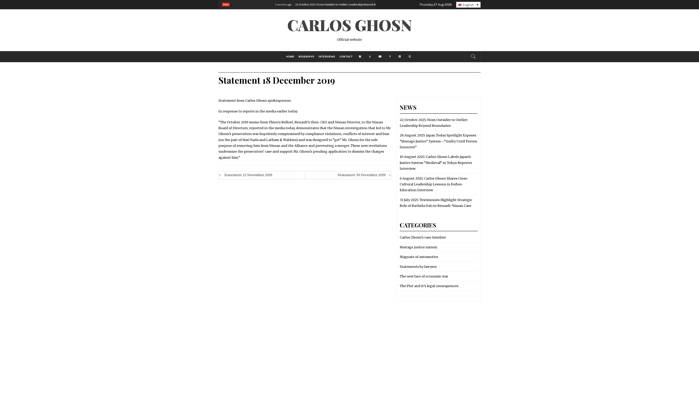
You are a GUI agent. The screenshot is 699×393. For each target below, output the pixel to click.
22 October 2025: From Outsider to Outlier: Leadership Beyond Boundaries (317, 4)
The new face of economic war (424, 276)
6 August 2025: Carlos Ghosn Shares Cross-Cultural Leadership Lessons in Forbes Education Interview (434, 184)
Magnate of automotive (419, 257)
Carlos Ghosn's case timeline (423, 237)
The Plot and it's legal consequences (429, 286)
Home (290, 56)
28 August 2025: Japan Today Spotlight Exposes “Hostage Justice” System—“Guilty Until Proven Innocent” (438, 141)
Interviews (327, 56)
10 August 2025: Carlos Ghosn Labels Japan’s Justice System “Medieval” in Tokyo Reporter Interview (436, 163)
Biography (306, 56)
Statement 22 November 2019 (248, 175)
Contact (346, 56)
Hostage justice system (418, 247)
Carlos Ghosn (349, 25)
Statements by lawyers (418, 267)
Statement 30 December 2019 (362, 175)
